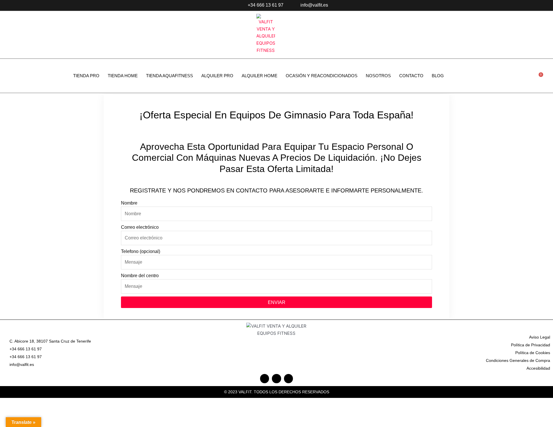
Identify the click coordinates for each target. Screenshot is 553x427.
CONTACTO (411, 75)
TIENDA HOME (123, 75)
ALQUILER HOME (259, 75)
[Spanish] (536, 5)
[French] (529, 5)
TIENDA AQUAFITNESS (169, 75)
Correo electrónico (140, 227)
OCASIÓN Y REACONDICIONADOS (321, 75)
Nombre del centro (140, 275)
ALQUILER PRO (217, 75)
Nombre (129, 203)
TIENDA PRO (86, 75)
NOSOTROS (378, 75)
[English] (522, 5)
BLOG (438, 75)
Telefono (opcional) (140, 251)
